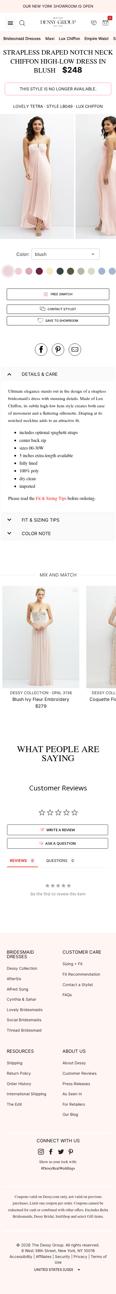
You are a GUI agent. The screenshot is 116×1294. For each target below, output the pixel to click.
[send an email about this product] (75, 349)
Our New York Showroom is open (58, 6)
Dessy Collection (22, 968)
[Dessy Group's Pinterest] (73, 1151)
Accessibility (21, 1256)
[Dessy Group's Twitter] (63, 1151)
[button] (37, 177)
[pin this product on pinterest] (58, 349)
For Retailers (74, 1104)
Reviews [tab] (18, 860)
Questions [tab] (56, 860)
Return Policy (19, 1073)
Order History (19, 1083)
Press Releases (76, 1083)
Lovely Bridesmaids (25, 1009)
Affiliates (44, 1256)
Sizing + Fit (72, 964)
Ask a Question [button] (60, 843)
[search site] (22, 23)
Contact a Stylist (78, 984)
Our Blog (70, 1114)
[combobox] (61, 254)
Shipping (14, 1063)
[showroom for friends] (94, 23)
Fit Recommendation (81, 974)
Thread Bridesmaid (24, 1030)
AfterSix (14, 978)
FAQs (67, 995)
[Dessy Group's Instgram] (43, 1151)
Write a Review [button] (60, 829)
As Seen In (72, 1094)
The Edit (14, 1104)
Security (62, 1256)
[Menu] (10, 23)
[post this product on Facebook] (41, 349)
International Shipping (26, 1094)
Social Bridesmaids (24, 1020)
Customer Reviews (80, 1073)
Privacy (80, 1256)
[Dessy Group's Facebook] (53, 1151)
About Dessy (74, 1063)
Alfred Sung (17, 989)
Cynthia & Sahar (21, 999)
